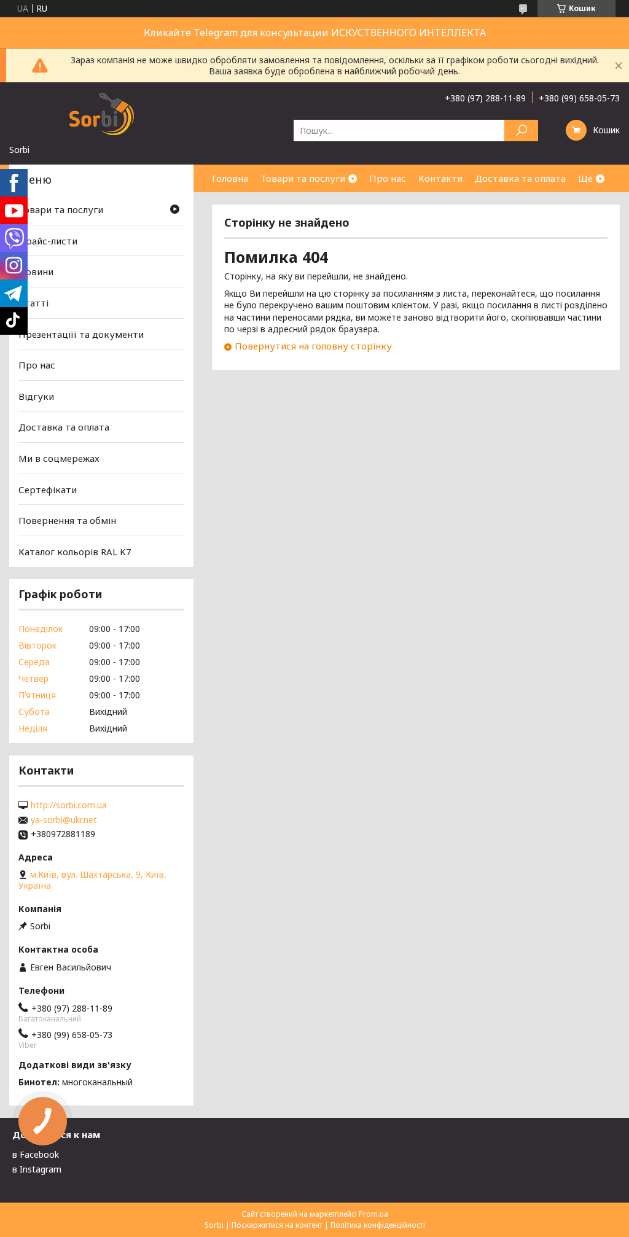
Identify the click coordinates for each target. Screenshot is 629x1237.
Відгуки (36, 396)
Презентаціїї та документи (81, 333)
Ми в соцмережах (59, 458)
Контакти (440, 178)
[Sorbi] (101, 113)
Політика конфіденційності (377, 1225)
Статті (33, 303)
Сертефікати (47, 489)
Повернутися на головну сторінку (313, 346)
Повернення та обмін (67, 520)
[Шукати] (521, 130)
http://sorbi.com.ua (69, 805)
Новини (35, 271)
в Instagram (36, 1169)
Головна (230, 178)
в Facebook (35, 1154)
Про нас (387, 178)
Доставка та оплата (520, 178)
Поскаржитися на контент (277, 1225)
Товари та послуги (302, 178)
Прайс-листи (47, 241)
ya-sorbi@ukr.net (64, 819)
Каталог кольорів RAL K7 (74, 551)
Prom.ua (373, 1214)
